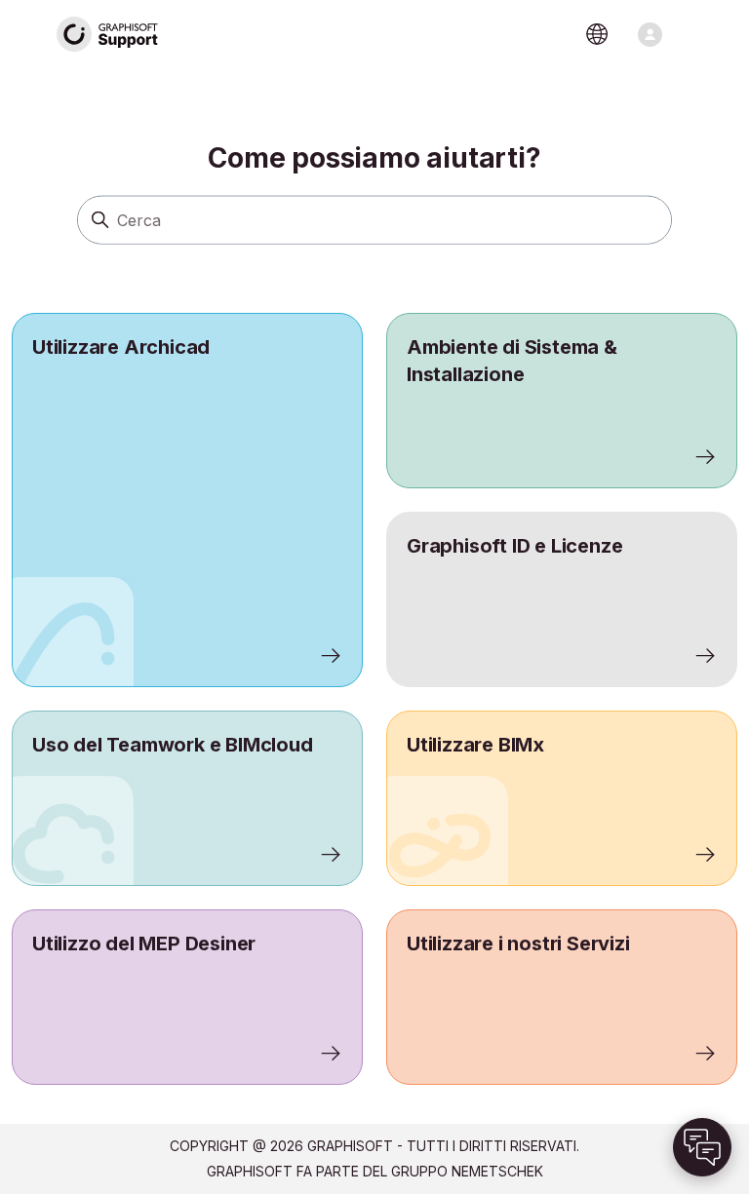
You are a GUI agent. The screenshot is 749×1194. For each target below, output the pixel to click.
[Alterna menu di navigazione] (650, 35)
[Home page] (108, 35)
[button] (702, 1147)
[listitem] (187, 500)
